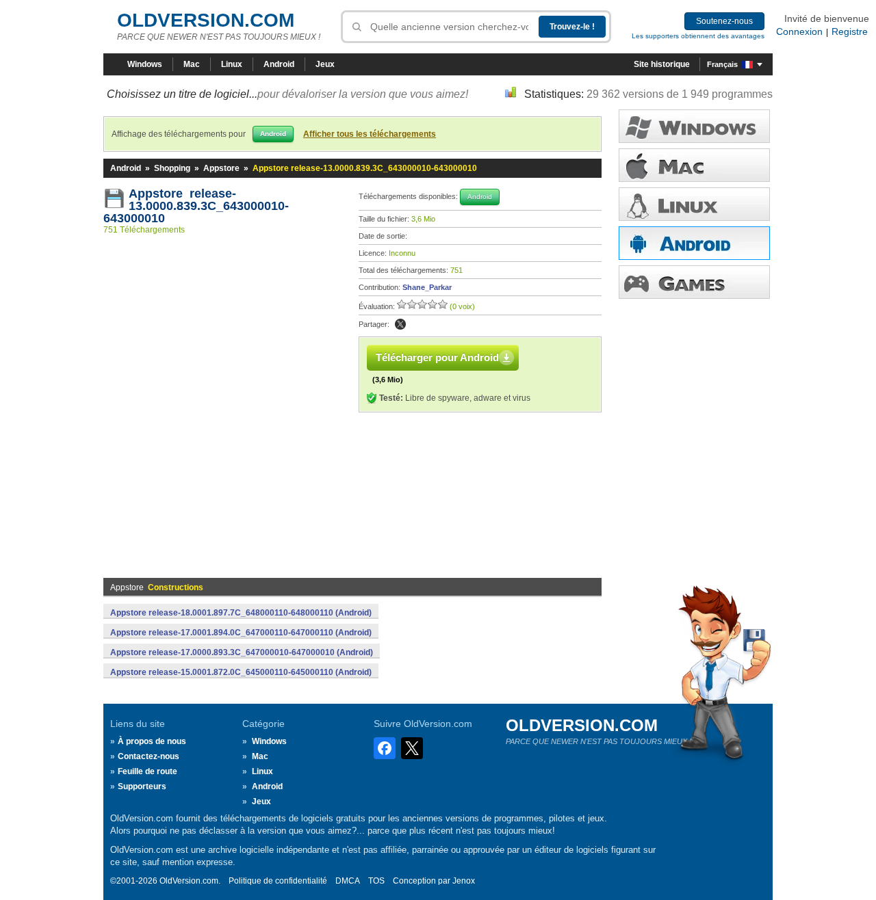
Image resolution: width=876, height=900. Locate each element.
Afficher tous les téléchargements (369, 134)
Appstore (221, 168)
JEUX (694, 282)
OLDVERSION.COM (205, 20)
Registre (850, 31)
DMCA (347, 881)
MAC (694, 165)
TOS (376, 881)
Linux (231, 64)
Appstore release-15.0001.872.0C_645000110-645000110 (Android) (241, 672)
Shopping (172, 168)
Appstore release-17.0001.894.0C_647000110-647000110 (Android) (241, 632)
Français (722, 64)
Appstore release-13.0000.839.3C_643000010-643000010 (196, 206)
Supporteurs (142, 786)
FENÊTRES (694, 126)
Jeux (325, 64)
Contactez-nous (148, 756)
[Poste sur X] (400, 324)
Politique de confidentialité (278, 881)
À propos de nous (152, 741)
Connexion (799, 31)
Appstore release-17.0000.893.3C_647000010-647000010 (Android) (241, 652)
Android (278, 64)
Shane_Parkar (427, 287)
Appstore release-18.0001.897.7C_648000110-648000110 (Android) (241, 613)
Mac (191, 64)
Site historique (662, 64)
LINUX (694, 204)
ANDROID (694, 243)
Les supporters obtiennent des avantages (698, 36)
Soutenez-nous (724, 21)
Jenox (463, 881)
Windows (144, 64)
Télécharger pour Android (437, 357)
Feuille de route (147, 771)
